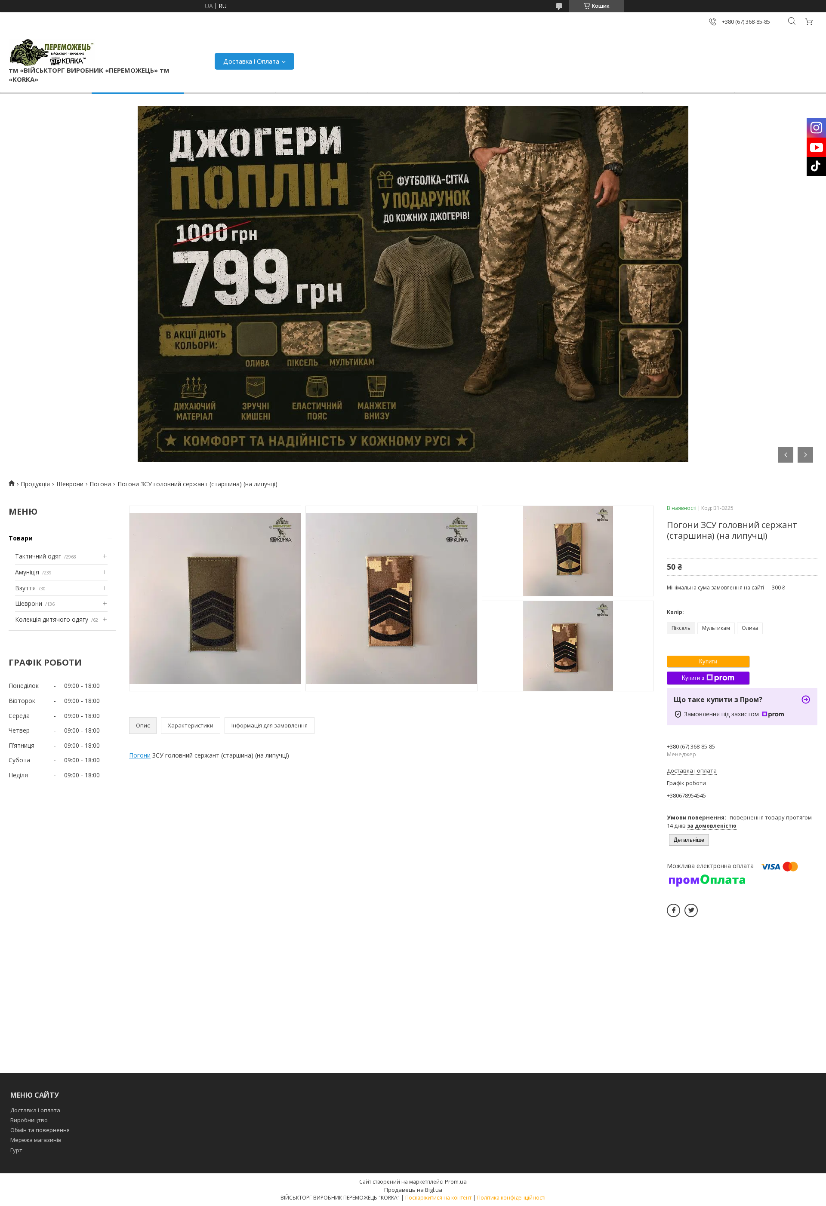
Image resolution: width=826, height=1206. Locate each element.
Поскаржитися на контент (438, 1197)
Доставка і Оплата (251, 61)
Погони (100, 484)
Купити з (693, 678)
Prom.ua (456, 1181)
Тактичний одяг (38, 556)
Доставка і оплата (35, 1110)
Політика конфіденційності (511, 1197)
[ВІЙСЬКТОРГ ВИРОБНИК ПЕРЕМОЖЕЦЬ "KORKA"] (52, 52)
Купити (708, 661)
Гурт (16, 1150)
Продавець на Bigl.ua (413, 1190)
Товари (21, 538)
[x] (691, 910)
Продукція (35, 484)
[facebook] (673, 910)
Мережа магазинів (36, 1140)
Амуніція (27, 572)
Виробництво (29, 1120)
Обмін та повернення (40, 1130)
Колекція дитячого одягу (51, 619)
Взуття (25, 588)
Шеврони (69, 484)
